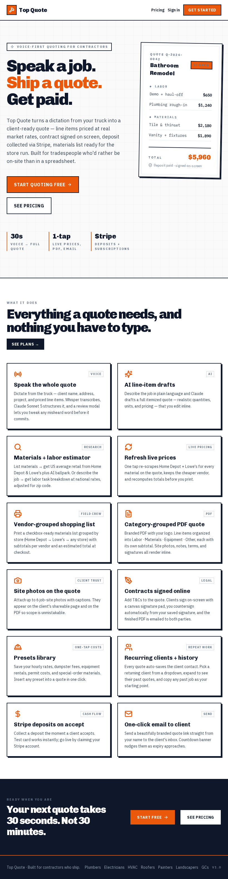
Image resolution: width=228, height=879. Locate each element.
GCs (205, 867)
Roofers (148, 867)
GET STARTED (202, 10)
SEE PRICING (29, 205)
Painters (165, 867)
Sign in (174, 10)
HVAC (133, 867)
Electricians (114, 867)
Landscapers (187, 867)
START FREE (149, 817)
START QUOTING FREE (39, 184)
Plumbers (93, 867)
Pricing (157, 10)
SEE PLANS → (25, 344)
